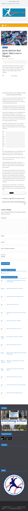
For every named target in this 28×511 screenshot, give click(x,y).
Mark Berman (11, 58)
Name (3, 236)
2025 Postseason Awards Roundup (12, 3)
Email (3, 242)
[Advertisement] (15, 62)
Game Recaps (5, 47)
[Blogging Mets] (2, 25)
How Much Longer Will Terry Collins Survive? (14, 198)
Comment (4, 218)
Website (3, 256)
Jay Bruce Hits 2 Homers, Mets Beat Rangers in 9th (13, 202)
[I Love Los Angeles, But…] (13, 425)
